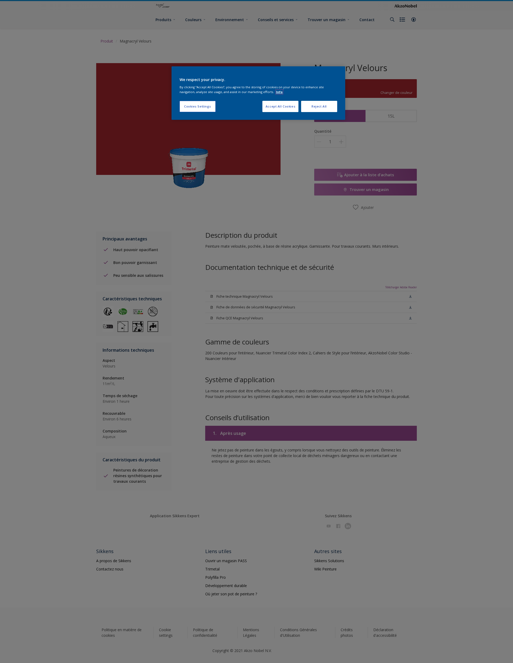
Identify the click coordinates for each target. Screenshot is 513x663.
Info (279, 92)
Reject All (319, 106)
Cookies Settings (197, 106)
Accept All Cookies (280, 106)
